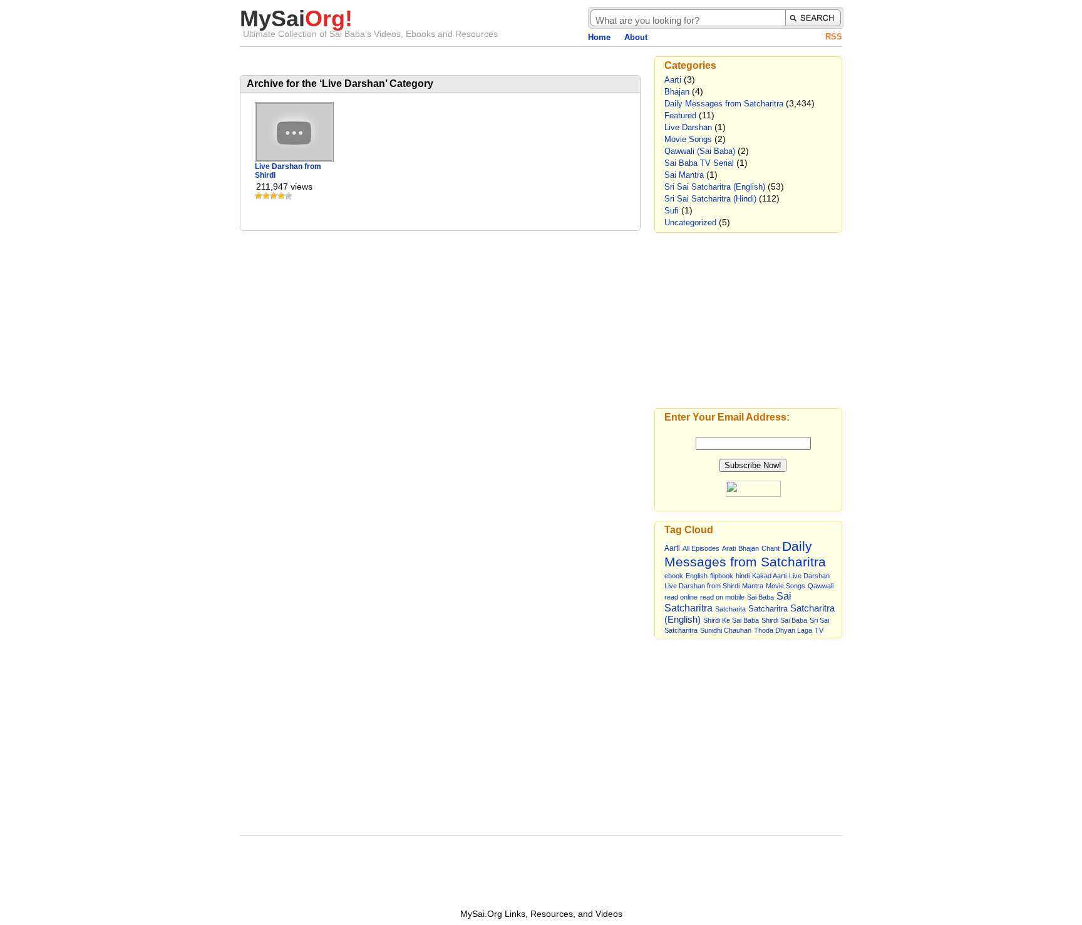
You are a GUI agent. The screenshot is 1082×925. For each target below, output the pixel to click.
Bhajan (676, 91)
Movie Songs (688, 139)
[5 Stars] (288, 196)
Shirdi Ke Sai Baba (731, 620)
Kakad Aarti (769, 576)
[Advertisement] (386, 61)
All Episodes (701, 548)
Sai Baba (760, 597)
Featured (680, 115)
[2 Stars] (266, 196)
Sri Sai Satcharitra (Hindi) (710, 198)
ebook (673, 576)
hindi (743, 576)
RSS (833, 36)
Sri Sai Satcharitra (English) (714, 187)
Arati (729, 548)
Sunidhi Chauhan (725, 630)
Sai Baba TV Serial (699, 163)
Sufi (671, 210)
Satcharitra (768, 608)
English (697, 576)
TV (819, 630)
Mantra (752, 586)
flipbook (721, 576)
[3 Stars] (273, 196)
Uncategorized (690, 222)
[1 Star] (258, 196)
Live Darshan (688, 127)
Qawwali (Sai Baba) (699, 151)
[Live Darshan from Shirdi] (294, 158)
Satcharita (730, 609)
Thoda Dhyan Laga (783, 630)
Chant (770, 548)
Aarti (672, 79)
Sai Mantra (684, 175)
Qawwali (820, 586)
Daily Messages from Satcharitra (723, 103)
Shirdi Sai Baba (784, 620)
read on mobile (722, 597)
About (635, 37)
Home (599, 37)
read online (681, 597)
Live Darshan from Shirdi (701, 586)
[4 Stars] (281, 196)
